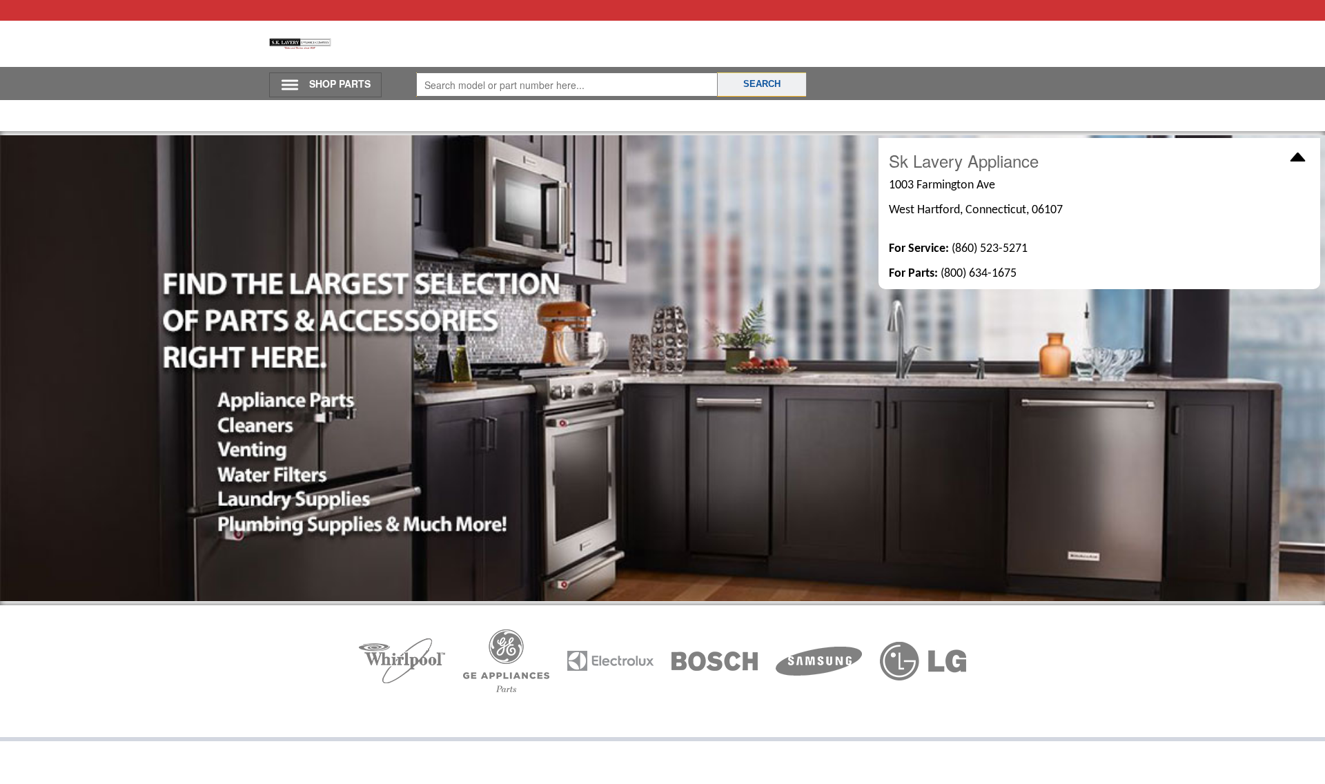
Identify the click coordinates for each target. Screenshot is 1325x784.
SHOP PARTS (340, 83)
